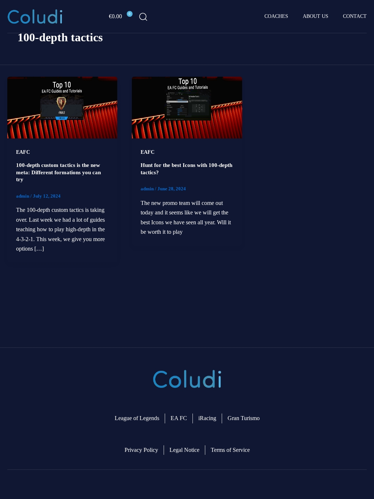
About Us (315, 16)
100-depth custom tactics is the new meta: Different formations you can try (58, 172)
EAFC (23, 152)
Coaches (276, 16)
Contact (355, 16)
